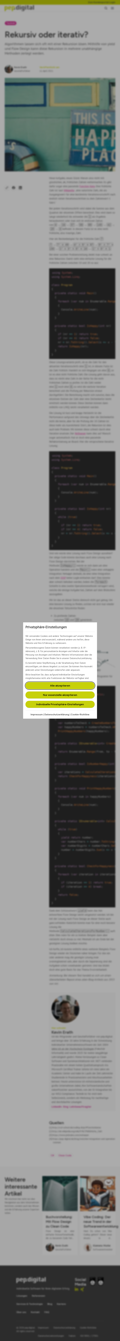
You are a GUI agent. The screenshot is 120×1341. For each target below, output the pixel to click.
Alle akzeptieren (60, 685)
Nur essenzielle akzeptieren (60, 695)
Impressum (37, 714)
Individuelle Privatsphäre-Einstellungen (60, 704)
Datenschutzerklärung (56, 714)
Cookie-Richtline (80, 714)
